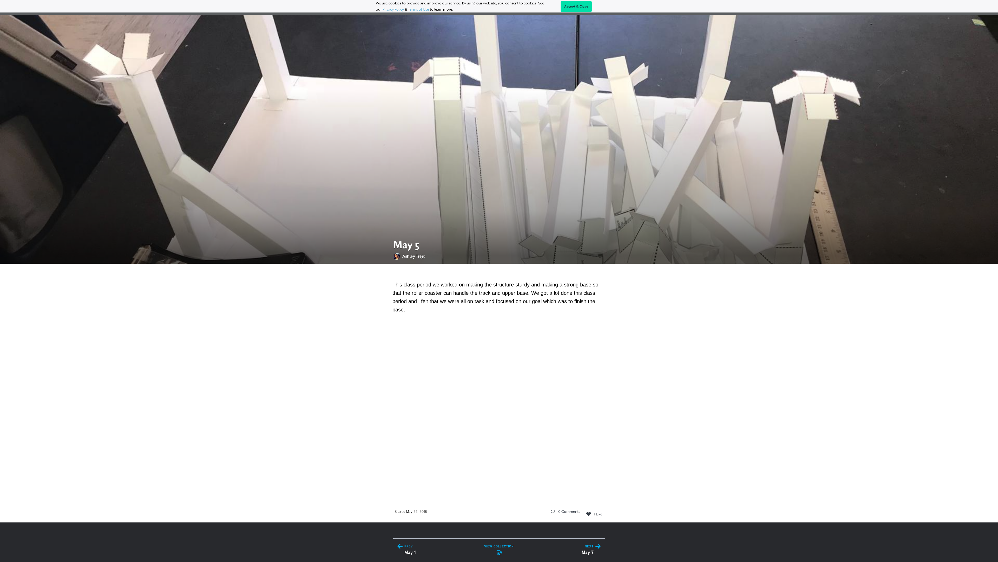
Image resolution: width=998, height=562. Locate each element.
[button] (553, 511)
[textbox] (499, 300)
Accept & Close (576, 6)
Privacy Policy (393, 9)
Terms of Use (418, 9)
